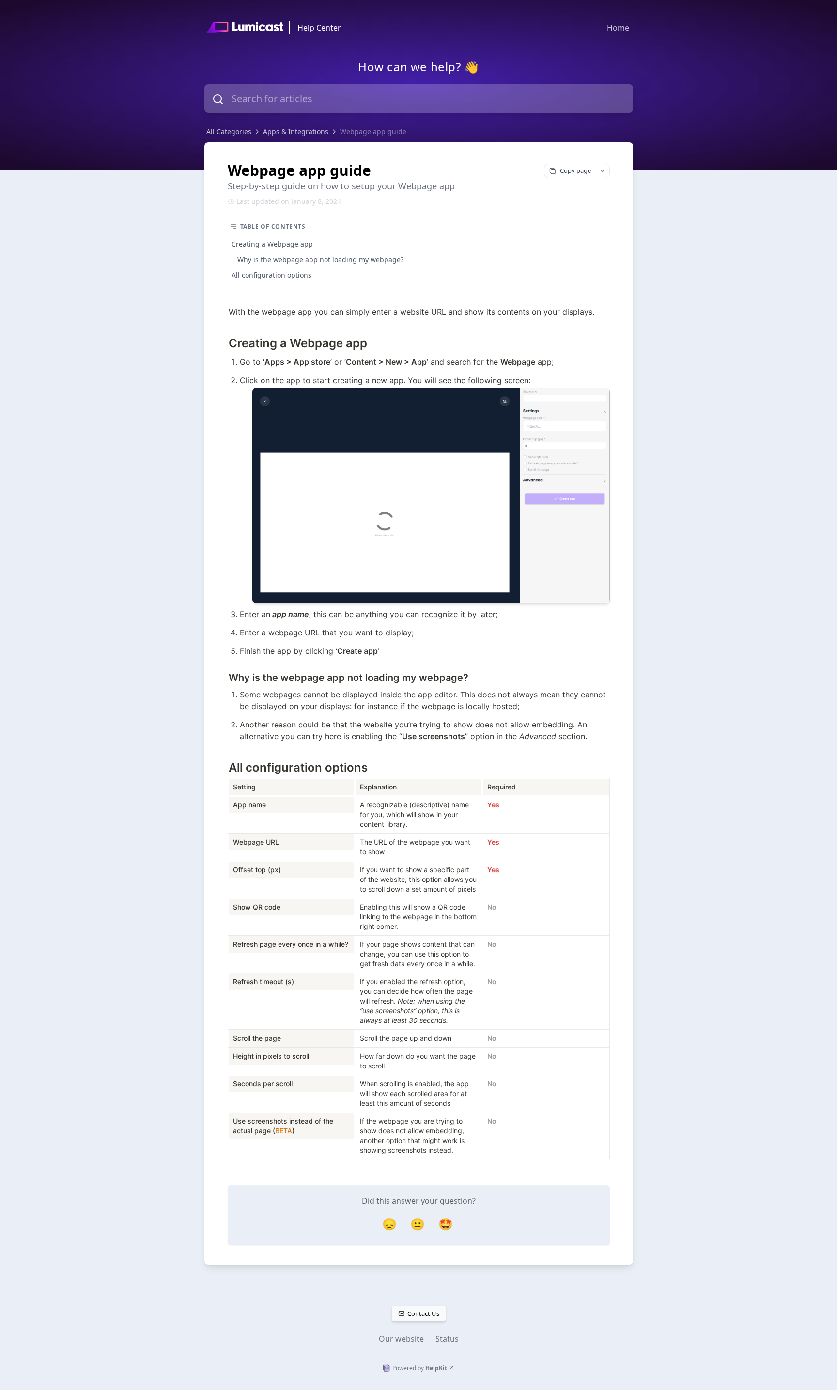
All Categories (228, 131)
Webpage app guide (373, 131)
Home (618, 27)
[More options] (602, 171)
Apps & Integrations (295, 131)
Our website (401, 1338)
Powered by (423, 1368)
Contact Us (423, 1313)
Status (447, 1338)
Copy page (575, 170)
